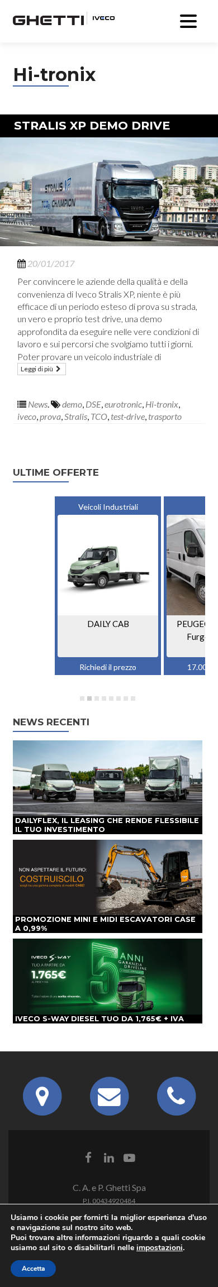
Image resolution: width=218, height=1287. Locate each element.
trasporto (165, 416)
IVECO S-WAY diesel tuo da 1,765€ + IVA (99, 1019)
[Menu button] (188, 19)
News (38, 404)
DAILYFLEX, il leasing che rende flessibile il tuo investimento (107, 825)
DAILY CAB (108, 624)
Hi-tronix (161, 404)
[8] (133, 698)
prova (50, 416)
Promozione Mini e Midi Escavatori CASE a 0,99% (105, 923)
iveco (26, 416)
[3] (96, 698)
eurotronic (123, 404)
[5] (111, 698)
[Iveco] (101, 17)
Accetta (33, 1268)
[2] (89, 698)
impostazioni (159, 1248)
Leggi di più (37, 369)
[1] (82, 698)
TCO (99, 416)
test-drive (128, 416)
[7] (126, 698)
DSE (93, 404)
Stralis (75, 416)
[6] (118, 698)
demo (72, 404)
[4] (104, 698)
